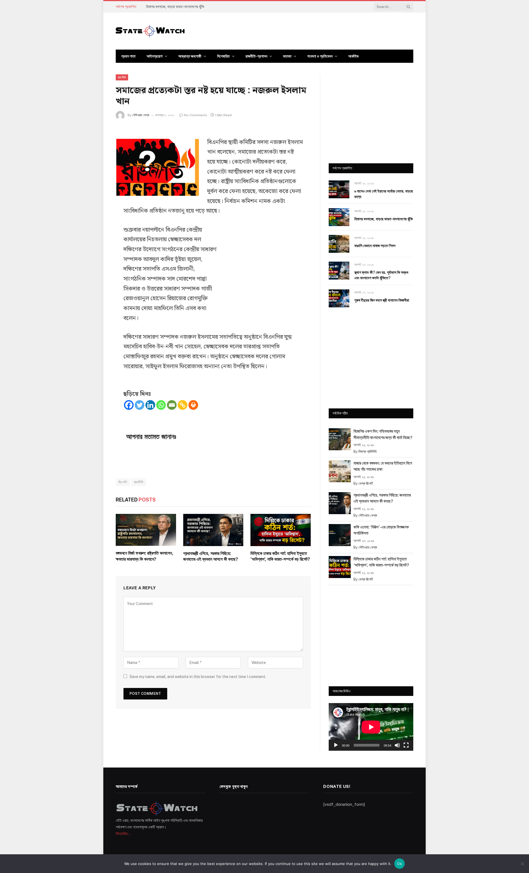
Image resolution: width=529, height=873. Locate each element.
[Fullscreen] (406, 745)
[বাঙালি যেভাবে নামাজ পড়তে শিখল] (339, 244)
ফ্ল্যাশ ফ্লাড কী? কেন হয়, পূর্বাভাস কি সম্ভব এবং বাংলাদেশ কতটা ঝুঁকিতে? (381, 275)
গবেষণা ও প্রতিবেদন (320, 56)
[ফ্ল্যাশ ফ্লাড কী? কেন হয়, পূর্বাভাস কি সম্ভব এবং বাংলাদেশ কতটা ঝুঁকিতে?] (339, 271)
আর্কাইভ (353, 56)
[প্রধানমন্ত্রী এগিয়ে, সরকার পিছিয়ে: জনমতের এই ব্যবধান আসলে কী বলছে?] (213, 530)
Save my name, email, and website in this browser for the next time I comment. (197, 676)
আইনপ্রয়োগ (155, 56)
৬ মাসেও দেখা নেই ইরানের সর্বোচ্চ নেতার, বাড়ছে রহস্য (383, 194)
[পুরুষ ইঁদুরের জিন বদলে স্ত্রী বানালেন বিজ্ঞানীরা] (339, 298)
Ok (399, 863)
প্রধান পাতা (128, 56)
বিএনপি (122, 482)
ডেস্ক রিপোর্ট (365, 483)
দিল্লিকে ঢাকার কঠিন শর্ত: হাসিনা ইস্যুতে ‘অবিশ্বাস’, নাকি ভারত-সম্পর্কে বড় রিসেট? (280, 556)
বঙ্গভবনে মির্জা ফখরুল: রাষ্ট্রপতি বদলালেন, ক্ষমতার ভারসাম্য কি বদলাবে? (144, 556)
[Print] (193, 405)
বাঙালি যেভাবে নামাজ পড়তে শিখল (374, 245)
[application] (371, 727)
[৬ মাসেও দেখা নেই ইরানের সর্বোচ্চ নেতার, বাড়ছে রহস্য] (339, 189)
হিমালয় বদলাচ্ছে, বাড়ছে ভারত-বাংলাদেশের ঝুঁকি (175, 6)
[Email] (172, 405)
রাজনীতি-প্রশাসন (256, 56)
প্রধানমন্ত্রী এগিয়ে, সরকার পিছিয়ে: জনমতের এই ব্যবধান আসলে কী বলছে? (210, 556)
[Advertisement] (261, 268)
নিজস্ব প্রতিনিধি (367, 451)
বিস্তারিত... (123, 833)
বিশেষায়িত (223, 56)
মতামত (287, 56)
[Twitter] (139, 405)
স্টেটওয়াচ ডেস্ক (140, 115)
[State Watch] (150, 31)
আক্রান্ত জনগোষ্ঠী (189, 56)
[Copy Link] (182, 405)
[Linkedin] (150, 405)
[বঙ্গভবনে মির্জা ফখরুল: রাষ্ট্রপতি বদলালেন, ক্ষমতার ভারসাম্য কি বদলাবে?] (146, 530)
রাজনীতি (122, 77)
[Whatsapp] (161, 405)
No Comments (195, 115)
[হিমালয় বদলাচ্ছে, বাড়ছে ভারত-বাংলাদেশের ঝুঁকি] (339, 217)
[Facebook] (129, 405)
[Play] (336, 745)
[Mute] (397, 745)
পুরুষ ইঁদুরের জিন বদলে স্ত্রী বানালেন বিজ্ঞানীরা (381, 300)
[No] (522, 863)
